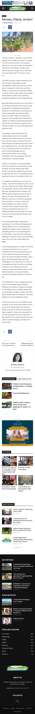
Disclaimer (6, 708)
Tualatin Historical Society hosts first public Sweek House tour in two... (23, 566)
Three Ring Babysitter (21, 393)
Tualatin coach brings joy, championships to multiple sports (22, 386)
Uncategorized (22, 465)
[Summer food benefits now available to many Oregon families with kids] (9, 461)
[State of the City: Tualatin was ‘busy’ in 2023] (7, 511)
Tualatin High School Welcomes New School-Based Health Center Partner (22, 539)
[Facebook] (10, 27)
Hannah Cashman (8, 22)
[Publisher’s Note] (7, 621)
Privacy (12, 708)
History (20, 484)
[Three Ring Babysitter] (7, 395)
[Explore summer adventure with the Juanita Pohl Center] (7, 530)
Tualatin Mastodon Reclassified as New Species (24, 489)
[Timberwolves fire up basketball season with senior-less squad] (7, 521)
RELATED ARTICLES (9, 379)
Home (3, 13)
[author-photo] (17, 362)
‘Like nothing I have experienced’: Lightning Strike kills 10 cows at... (22, 576)
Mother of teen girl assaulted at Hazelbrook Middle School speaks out (22, 610)
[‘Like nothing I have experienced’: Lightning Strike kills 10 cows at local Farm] (7, 576)
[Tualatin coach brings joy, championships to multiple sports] (7, 386)
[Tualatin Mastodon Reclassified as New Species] (25, 480)
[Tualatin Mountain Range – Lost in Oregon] (7, 602)
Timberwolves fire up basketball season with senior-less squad (23, 520)
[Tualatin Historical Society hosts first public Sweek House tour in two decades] (7, 566)
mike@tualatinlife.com (21, 688)
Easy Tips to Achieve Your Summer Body (8, 344)
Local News (5, 465)
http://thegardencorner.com (17, 367)
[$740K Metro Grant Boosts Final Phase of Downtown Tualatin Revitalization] (7, 586)
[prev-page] (3, 414)
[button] (3, 8)
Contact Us (29, 708)
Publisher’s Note (18, 618)
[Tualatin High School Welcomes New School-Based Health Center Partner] (7, 540)
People (9, 13)
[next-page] (6, 414)
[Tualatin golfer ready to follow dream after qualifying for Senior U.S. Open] (7, 404)
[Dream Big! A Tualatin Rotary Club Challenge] (9, 480)
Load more (17, 547)
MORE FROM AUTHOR (24, 379)
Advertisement (20, 708)
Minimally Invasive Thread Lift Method (26, 344)
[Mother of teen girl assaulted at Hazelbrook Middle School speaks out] (7, 611)
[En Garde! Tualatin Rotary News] (25, 461)
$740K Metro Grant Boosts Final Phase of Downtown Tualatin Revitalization (22, 585)
